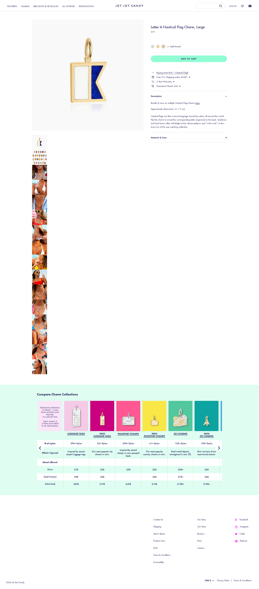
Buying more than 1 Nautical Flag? (172, 72)
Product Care (159, 540)
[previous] (218, 448)
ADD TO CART (189, 58)
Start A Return (159, 533)
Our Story (201, 519)
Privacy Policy (223, 580)
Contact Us (158, 519)
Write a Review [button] (191, 14)
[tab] (189, 115)
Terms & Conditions (161, 555)
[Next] (40, 448)
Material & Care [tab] (159, 137)
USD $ (208, 580)
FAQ (155, 548)
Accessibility (158, 562)
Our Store (201, 526)
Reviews (201, 533)
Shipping (157, 526)
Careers (200, 548)
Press (199, 540)
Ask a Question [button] (236, 14)
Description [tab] (156, 96)
